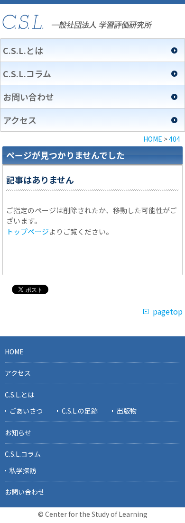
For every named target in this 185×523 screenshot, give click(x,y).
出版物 (127, 410)
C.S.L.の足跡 (80, 410)
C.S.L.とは (23, 50)
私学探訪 (22, 470)
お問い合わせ (28, 96)
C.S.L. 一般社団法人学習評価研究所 (77, 22)
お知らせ (18, 432)
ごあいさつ (26, 410)
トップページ (27, 231)
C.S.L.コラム (27, 73)
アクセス (20, 120)
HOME (14, 351)
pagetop (168, 311)
